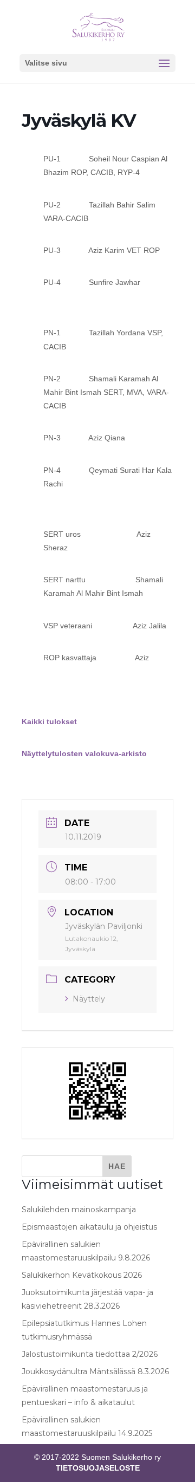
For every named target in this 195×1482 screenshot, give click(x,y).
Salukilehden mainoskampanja (79, 1209)
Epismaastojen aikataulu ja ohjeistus (89, 1227)
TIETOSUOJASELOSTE (98, 1468)
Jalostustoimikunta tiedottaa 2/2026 (90, 1354)
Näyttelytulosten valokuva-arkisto (84, 753)
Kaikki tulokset (49, 721)
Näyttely (89, 999)
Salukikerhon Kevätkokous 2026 (82, 1275)
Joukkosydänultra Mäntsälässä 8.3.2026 (95, 1371)
